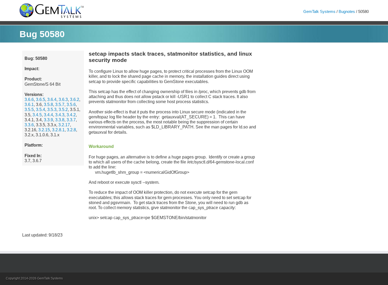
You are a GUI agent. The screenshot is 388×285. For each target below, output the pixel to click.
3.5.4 (40, 109)
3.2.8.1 (58, 130)
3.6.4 (51, 99)
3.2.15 (44, 130)
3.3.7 (71, 120)
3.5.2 (63, 109)
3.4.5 (37, 115)
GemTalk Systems (319, 11)
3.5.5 (29, 109)
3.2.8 (71, 130)
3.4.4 (48, 115)
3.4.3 (59, 115)
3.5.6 (71, 104)
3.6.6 (29, 99)
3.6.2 (74, 99)
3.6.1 (29, 104)
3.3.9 (48, 120)
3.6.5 (40, 99)
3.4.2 (71, 115)
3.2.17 (64, 125)
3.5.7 (59, 104)
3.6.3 (63, 99)
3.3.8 (59, 120)
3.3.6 (29, 125)
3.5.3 (51, 109)
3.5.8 (48, 104)
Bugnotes (347, 11)
